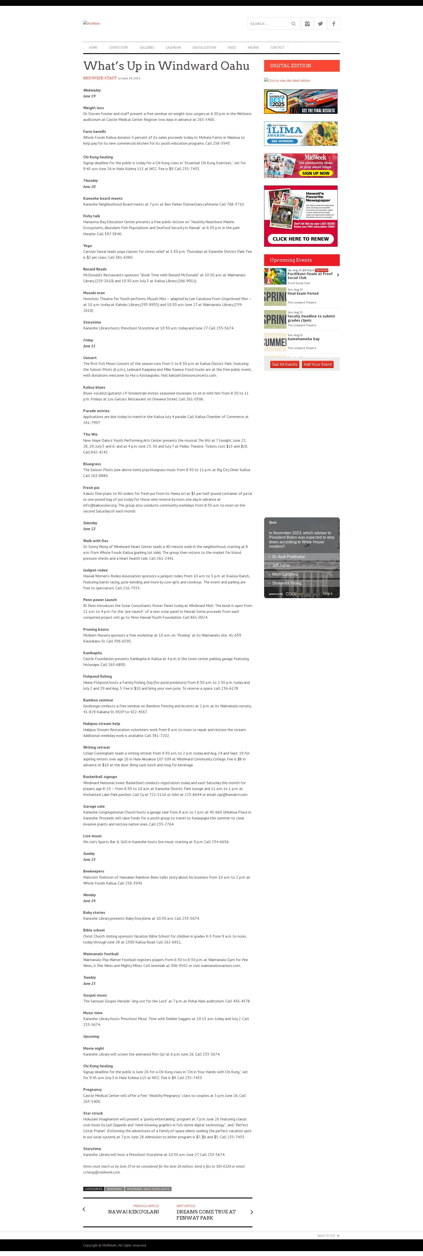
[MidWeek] (147, 23)
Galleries (147, 48)
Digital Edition (204, 48)
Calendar (173, 48)
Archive (253, 48)
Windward (115, 1189)
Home (93, 48)
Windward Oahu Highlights (148, 1189)
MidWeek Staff (100, 78)
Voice (232, 48)
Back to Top (326, 1235)
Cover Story (118, 48)
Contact (278, 48)
